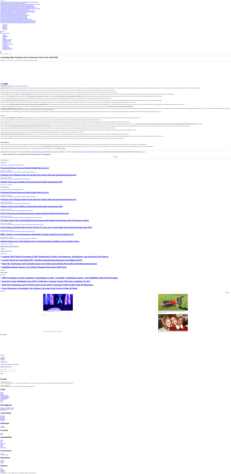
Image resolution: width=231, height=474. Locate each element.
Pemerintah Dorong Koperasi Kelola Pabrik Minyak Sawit (24, 168)
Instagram (6, 24)
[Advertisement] (115, 71)
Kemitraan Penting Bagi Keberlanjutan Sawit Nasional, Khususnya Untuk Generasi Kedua (17, 10)
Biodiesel (2, 471)
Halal (1, 441)
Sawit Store (3, 410)
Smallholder (2, 427)
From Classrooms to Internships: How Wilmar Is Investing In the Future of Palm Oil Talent (39, 288)
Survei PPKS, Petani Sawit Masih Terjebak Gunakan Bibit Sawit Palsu (13, 17)
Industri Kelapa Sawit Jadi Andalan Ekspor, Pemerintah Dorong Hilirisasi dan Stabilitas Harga (39, 241)
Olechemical (2, 470)
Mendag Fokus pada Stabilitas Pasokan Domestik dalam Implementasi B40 (31, 182)
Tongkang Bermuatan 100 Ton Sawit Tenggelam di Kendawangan (13, 3)
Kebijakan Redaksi (4, 398)
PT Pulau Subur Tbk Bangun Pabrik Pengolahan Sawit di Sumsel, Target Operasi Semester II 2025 (19, 2)
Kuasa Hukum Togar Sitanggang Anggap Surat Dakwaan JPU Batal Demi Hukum (16, 19)
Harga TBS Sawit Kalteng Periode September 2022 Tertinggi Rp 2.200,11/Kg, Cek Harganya (18, 20)
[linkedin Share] (2, 83)
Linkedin (5, 26)
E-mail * (2, 371)
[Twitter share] (1, 83)
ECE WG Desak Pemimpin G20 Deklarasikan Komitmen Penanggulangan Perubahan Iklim (17, 22)
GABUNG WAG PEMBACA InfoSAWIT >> (9, 364)
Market (1, 434)
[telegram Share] (5, 83)
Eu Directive (2, 443)
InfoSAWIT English (7, 40)
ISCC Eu (2, 446)
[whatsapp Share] (3, 83)
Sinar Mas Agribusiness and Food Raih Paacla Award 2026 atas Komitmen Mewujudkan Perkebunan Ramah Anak (49, 263)
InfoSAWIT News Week (7, 48)
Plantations (2, 460)
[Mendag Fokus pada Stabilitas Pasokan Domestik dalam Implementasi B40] (15, 178)
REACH (2, 453)
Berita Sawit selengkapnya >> (10, 246)
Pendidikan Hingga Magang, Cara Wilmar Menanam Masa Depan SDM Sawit (34, 267)
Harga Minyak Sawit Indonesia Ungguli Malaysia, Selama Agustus (13, 14)
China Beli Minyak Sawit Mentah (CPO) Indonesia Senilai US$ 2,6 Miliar (14, 9)
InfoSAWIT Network (7, 49)
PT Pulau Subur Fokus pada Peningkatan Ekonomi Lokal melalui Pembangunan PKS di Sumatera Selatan (44, 220)
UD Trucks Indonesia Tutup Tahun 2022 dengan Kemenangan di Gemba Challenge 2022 (17, 6)
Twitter (5, 25)
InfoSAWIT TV (6, 46)
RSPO (1, 445)
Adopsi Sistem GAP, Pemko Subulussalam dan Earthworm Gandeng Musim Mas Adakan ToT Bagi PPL (20, 8)
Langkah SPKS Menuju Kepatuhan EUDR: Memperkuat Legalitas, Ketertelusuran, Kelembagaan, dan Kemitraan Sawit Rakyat (55, 256)
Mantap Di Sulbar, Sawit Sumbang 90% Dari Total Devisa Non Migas (13, 16)
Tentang (4, 37)
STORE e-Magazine (8, 39)
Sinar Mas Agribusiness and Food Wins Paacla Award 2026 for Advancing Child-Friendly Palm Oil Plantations (47, 285)
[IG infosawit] (7, 83)
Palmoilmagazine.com (7, 41)
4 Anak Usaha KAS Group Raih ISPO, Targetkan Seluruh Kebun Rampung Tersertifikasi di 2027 (42, 260)
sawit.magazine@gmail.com (60, 148)
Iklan (1, 401)
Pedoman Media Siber (4, 397)
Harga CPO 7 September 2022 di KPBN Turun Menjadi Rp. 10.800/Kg (14, 18)
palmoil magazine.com (4, 396)
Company (2, 426)
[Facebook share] (0, 83)
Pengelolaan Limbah (4, 454)
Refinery (2, 469)
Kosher (1, 440)
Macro (1, 433)
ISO (1, 442)
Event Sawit (5, 45)
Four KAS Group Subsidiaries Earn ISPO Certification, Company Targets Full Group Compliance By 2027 (46, 281)
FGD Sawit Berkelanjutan (8, 43)
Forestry (2, 462)
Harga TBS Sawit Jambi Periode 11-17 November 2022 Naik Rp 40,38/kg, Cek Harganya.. (17, 11)
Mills (1, 468)
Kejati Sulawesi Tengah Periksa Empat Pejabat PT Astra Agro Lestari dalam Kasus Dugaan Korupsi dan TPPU (46, 227)
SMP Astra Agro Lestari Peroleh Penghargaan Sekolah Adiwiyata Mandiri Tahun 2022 (16, 5)
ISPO (1, 444)
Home (5, 35)
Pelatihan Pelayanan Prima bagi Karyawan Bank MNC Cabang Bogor (13, 12)
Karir (1, 400)
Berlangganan (5, 36)
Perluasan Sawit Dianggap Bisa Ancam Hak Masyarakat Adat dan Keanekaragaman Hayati (38, 175)
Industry (2, 461)
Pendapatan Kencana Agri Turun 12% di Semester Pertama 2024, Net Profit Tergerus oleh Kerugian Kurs (20, 4)
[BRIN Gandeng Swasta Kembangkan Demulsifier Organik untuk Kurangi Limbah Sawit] (17, 231)
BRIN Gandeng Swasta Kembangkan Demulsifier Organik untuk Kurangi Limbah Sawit (37, 234)
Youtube (5, 27)
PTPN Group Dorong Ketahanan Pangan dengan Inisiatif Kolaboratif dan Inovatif (34, 213)
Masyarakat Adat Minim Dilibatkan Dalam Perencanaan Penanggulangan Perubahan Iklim (17, 21)
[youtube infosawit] (6, 83)
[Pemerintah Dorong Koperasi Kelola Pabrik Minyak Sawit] (12, 164)
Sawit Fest (5, 42)
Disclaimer (2, 399)
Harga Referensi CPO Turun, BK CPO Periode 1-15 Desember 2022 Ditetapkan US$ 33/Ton (18, 7)
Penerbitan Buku (6, 47)
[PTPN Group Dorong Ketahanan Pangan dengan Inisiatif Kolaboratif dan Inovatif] (16, 210)
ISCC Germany (3, 447)
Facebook (5, 29)
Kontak (4, 38)
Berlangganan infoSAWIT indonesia (7, 407)
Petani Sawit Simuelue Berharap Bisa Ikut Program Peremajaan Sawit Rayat (14, 15)
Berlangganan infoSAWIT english (6, 408)
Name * (1, 369)
